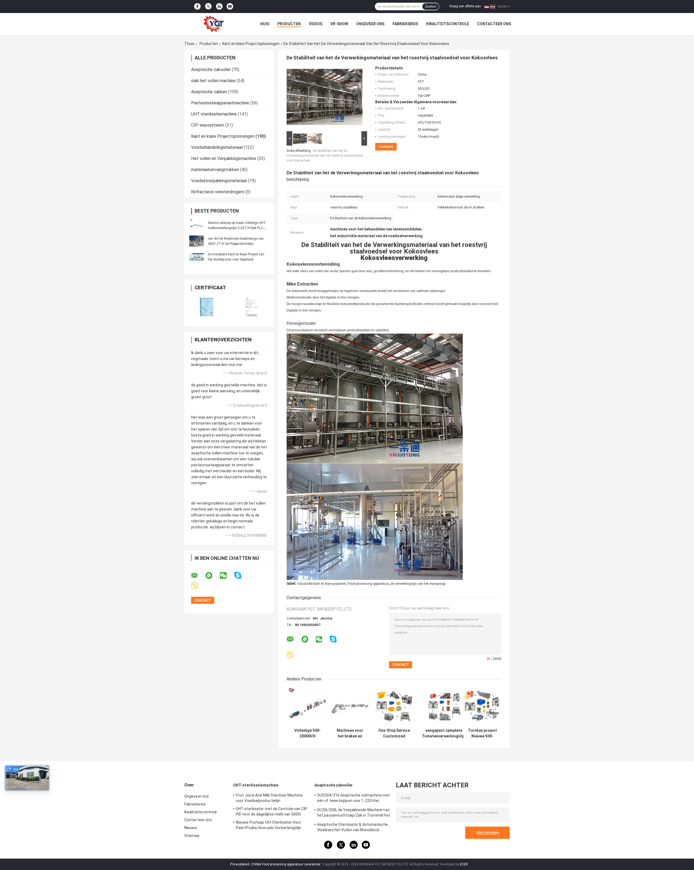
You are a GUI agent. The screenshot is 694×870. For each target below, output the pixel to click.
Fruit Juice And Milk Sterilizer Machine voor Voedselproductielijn (269, 798)
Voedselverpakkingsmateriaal (219, 180)
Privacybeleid (239, 864)
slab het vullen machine (213, 80)
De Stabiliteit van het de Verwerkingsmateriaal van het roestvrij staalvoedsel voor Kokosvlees (325, 155)
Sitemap (192, 835)
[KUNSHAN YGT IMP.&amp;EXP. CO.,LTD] (214, 24)
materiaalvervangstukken (215, 169)
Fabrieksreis (405, 24)
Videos (315, 24)
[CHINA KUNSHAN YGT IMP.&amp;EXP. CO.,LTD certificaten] (206, 307)
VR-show (339, 24)
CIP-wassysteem (207, 125)
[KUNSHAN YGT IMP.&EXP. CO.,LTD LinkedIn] (219, 6)
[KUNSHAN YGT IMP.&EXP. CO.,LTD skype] (241, 575)
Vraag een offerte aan (465, 6)
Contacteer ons (494, 24)
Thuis (189, 43)
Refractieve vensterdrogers (217, 191)
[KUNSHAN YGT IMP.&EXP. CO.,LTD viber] (198, 586)
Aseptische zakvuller (211, 69)
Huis (264, 24)
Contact (386, 147)
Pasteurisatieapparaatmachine (220, 102)
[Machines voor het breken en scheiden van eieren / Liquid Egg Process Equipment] (350, 706)
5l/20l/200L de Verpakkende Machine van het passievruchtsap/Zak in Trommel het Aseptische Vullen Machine (353, 813)
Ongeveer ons (370, 24)
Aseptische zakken (209, 91)
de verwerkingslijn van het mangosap (418, 584)
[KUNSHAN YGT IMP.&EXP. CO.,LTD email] (198, 575)
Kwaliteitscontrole (447, 24)
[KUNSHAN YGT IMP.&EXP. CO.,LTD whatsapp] (212, 575)
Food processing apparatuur (368, 584)
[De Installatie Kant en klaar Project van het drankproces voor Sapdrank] (196, 256)
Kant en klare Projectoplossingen (250, 43)
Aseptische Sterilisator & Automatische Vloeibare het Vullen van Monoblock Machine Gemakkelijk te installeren (352, 828)
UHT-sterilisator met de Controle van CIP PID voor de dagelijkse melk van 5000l (271, 811)
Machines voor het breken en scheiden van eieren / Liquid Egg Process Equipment (350, 733)
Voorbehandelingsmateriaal (217, 147)
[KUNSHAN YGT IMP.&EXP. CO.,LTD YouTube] (230, 6)
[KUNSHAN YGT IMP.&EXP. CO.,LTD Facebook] (197, 6)
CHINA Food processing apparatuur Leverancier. (287, 864)
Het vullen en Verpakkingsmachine (223, 158)
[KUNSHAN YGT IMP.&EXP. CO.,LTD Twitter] (208, 7)
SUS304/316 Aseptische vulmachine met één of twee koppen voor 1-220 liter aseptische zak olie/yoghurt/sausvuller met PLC (353, 798)
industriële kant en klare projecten (321, 584)
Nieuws (190, 828)
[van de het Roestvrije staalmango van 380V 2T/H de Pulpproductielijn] (196, 241)
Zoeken (430, 6)
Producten (289, 24)
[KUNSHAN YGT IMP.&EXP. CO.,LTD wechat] (226, 575)
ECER (464, 864)
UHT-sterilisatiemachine (214, 114)
